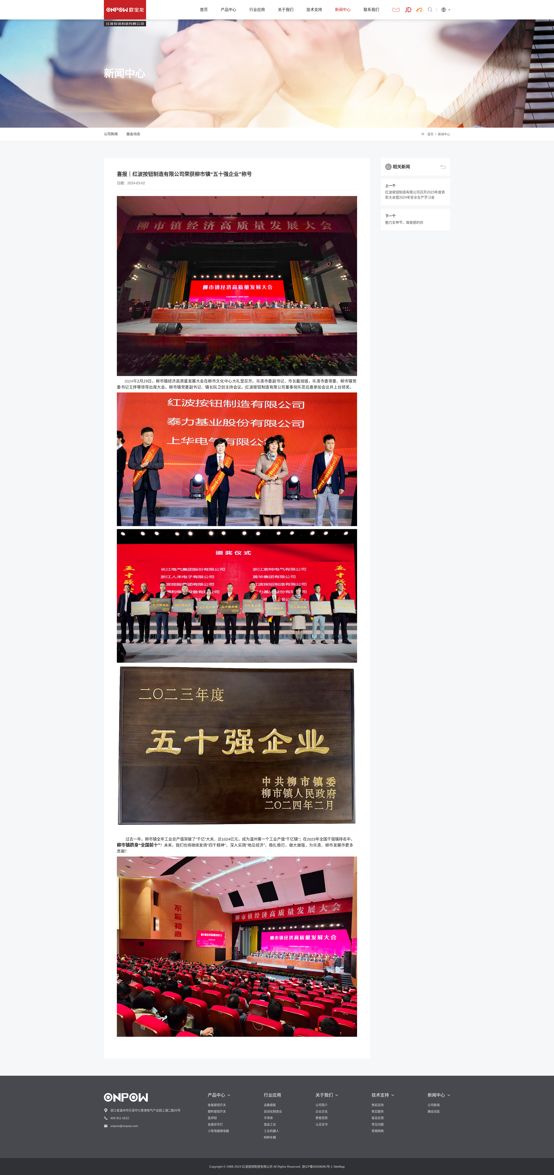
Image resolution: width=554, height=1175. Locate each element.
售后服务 (378, 1111)
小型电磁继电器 (218, 1131)
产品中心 (228, 10)
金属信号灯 (215, 1124)
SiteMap (339, 1166)
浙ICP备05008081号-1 (317, 1166)
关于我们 (285, 10)
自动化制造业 (273, 1111)
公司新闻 (111, 134)
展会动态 (133, 134)
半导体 (268, 1118)
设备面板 (270, 1105)
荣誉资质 (322, 1118)
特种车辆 (270, 1137)
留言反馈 (378, 1118)
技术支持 (314, 10)
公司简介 (322, 1105)
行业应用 (257, 10)
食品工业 (270, 1124)
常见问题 (378, 1124)
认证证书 (322, 1124)
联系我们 (371, 10)
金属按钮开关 (217, 1105)
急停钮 (212, 1118)
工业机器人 (271, 1131)
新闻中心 (343, 10)
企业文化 (322, 1111)
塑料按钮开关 (217, 1111)
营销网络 (378, 1131)
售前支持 (378, 1105)
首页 (204, 10)
